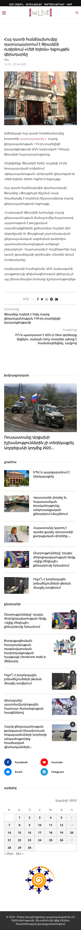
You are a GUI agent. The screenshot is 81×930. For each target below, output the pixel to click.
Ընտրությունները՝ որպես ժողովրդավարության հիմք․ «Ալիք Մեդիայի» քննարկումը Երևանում (54, 559)
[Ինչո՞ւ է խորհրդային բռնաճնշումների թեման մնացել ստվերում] (16, 585)
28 (9, 848)
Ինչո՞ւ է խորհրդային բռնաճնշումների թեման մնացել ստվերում (52, 583)
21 (9, 840)
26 (61, 840)
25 (50, 840)
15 (19, 833)
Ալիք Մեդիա (62, 920)
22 (19, 840)
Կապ (69, 4)
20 (71, 833)
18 (50, 833)
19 (61, 833)
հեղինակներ (34, 4)
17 (39, 833)
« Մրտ (9, 853)
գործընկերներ (54, 4)
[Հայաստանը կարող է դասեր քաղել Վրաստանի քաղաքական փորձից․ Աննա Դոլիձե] (16, 534)
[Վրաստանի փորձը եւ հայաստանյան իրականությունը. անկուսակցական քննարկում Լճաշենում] (16, 503)
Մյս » (19, 853)
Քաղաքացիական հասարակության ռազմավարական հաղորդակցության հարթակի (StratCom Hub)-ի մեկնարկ (25, 651)
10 (39, 825)
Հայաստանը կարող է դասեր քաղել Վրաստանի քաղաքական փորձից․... (53, 532)
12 (61, 825)
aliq (6, 59)
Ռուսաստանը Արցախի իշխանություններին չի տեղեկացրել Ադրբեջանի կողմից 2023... (39, 442)
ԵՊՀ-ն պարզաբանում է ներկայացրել (51, 474)
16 (29, 833)
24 (39, 840)
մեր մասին (16, 4)
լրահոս (10, 462)
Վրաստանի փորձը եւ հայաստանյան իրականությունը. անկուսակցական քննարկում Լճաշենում (50, 505)
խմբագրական (16, 375)
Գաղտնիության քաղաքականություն (40, 924)
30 (29, 848)
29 (19, 848)
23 (29, 840)
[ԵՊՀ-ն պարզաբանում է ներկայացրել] (16, 478)
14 (9, 833)
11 (50, 825)
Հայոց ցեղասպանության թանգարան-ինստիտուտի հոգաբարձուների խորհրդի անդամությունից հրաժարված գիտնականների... (25, 736)
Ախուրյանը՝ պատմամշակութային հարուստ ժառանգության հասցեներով (24, 706)
